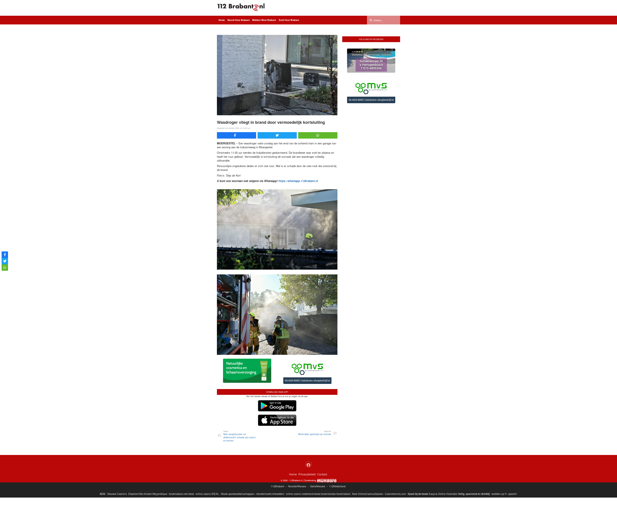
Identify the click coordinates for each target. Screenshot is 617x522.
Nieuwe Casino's (117, 494)
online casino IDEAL (207, 494)
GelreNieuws (317, 486)
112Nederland (337, 486)
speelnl (512, 494)
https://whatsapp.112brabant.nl (298, 181)
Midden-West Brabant (264, 20)
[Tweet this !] (277, 135)
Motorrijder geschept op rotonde (314, 433)
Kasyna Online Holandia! (443, 494)
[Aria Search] (371, 19)
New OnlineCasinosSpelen (367, 494)
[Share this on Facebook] (236, 135)
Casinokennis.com (395, 494)
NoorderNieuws (297, 486)
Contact (322, 474)
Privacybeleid (307, 474)
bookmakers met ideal (181, 494)
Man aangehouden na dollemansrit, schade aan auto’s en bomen (239, 436)
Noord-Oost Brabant (239, 20)
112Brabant (277, 486)
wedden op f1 (499, 494)
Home (222, 20)
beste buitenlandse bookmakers (332, 494)
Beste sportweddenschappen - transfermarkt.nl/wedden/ (252, 494)
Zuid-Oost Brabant (289, 20)
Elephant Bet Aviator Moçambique (147, 494)
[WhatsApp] (317, 135)
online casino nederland (299, 494)
